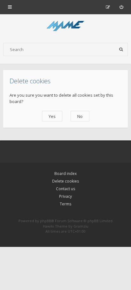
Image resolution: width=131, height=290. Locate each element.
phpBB (45, 220)
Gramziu (80, 226)
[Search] (121, 49)
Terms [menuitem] (65, 204)
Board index (65, 173)
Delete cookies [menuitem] (65, 181)
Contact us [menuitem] (65, 188)
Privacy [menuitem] (65, 196)
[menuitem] (121, 7)
